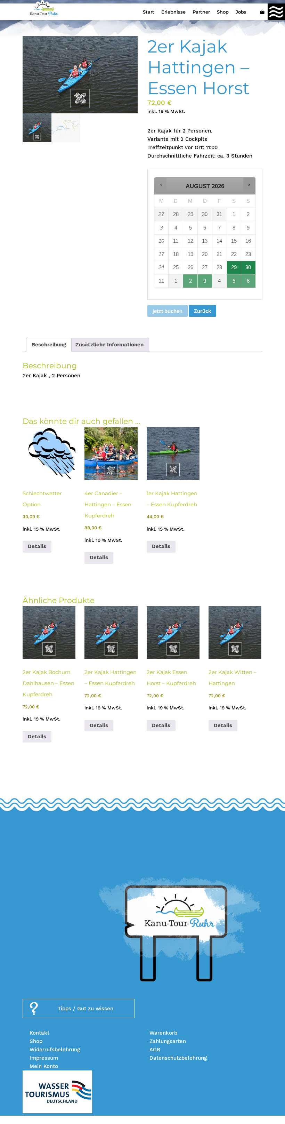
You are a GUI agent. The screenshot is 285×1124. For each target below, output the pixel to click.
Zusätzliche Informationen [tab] (109, 345)
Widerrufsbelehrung (55, 1049)
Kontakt (39, 1033)
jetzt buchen (167, 311)
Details (37, 546)
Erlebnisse (173, 12)
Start (148, 12)
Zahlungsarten (167, 1041)
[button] (160, 184)
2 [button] (190, 282)
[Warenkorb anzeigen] (262, 11)
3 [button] (205, 282)
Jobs (241, 12)
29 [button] (234, 269)
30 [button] (248, 269)
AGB (154, 1049)
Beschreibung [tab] (49, 345)
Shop (223, 12)
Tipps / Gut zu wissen (85, 1008)
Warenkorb (163, 1033)
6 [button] (248, 282)
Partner (201, 12)
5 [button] (234, 282)
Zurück (202, 311)
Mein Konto (44, 1066)
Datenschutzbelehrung (178, 1058)
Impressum (44, 1058)
